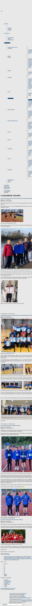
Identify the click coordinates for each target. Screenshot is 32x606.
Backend (24, 596)
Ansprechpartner (7, 581)
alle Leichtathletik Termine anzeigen (8, 588)
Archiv (5, 586)
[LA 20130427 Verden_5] (15, 599)
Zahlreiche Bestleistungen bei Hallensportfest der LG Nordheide (17, 557)
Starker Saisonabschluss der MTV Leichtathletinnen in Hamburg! (11, 425)
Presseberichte (7, 584)
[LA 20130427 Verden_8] (15, 596)
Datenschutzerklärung (26, 597)
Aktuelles (6, 579)
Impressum (24, 593)
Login (23, 595)
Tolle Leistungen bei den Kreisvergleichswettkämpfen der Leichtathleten (12, 519)
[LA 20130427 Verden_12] (15, 602)
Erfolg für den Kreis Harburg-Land (11, 559)
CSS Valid (24, 599)
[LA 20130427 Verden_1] (15, 594)
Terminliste (6, 582)
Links (5, 585)
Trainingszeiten (7, 580)
